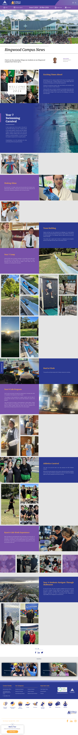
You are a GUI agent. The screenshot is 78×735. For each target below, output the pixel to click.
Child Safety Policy (44, 689)
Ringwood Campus (19, 691)
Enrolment (35, 707)
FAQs (50, 707)
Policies (42, 693)
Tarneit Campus (31, 691)
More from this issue (1, 367)
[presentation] (11, 564)
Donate (27, 707)
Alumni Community (20, 708)
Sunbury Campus (31, 689)
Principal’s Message (43, 708)
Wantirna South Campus (32, 693)
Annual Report (43, 691)
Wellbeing (65, 707)
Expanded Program (5, 708)
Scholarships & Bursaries (12, 708)
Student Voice (57, 707)
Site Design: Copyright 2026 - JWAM (11, 721)
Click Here (12, 731)
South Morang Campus (20, 693)
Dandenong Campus (19, 689)
